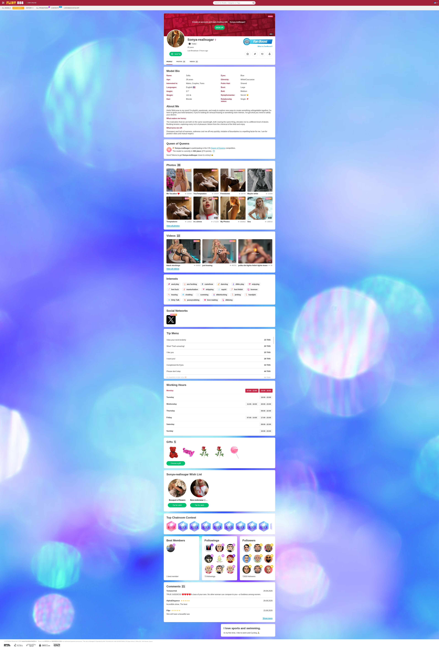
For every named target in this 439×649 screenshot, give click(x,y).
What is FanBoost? (265, 46)
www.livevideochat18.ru (29, 641)
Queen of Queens (218, 148)
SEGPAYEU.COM (57, 641)
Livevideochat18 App (71, 8)
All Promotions (42, 8)
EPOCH (47, 641)
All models (6, 8)
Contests (55, 8)
